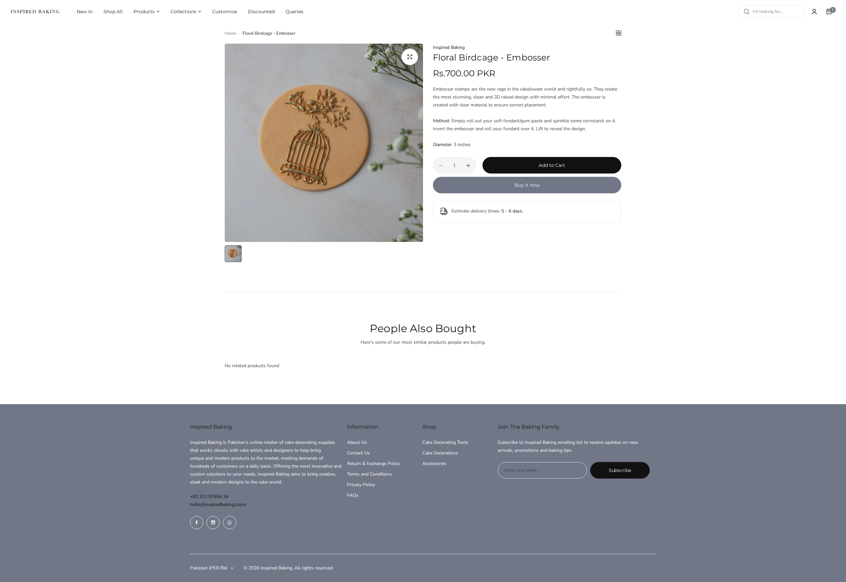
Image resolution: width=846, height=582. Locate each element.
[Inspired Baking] (35, 11)
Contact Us (358, 453)
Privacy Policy (361, 485)
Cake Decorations (440, 453)
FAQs (353, 495)
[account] (814, 11)
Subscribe (620, 470)
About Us (357, 442)
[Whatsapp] (229, 522)
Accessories (434, 463)
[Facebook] (196, 522)
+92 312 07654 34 (209, 496)
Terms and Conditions (369, 474)
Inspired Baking (449, 47)
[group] (324, 143)
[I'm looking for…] (746, 11)
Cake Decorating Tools (445, 442)
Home (230, 33)
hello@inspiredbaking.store (218, 504)
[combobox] (771, 11)
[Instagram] (213, 522)
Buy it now (527, 185)
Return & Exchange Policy (373, 463)
